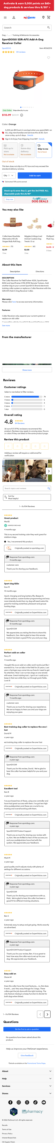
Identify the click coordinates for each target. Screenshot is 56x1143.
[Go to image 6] (31, 107)
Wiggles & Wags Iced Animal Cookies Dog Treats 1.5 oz (33, 239)
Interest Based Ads (9, 1138)
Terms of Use (6, 1129)
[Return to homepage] (29, 17)
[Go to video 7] (33, 107)
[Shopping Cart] (48, 17)
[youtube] (44, 1102)
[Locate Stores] (43, 17)
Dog (4, 35)
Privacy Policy (7, 1134)
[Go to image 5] (29, 107)
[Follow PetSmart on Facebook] (10, 1102)
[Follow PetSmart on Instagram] (19, 1102)
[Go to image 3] (25, 107)
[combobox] (27, 27)
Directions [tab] (40, 271)
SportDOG (6, 48)
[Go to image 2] (22, 107)
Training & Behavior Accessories (26, 35)
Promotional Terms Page (36, 1063)
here (14, 302)
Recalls (4, 1125)
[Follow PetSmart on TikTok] (35, 1102)
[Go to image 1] (20, 107)
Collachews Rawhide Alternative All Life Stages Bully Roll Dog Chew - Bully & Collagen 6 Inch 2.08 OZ (12, 239)
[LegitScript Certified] (14, 1112)
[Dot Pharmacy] (32, 1111)
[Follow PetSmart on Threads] (27, 1102)
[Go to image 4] (27, 107)
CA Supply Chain (8, 1142)
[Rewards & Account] (14, 17)
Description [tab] (15, 271)
